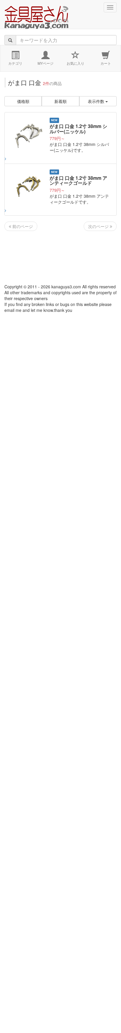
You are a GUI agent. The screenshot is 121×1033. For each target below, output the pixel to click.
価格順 (23, 101)
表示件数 (96, 101)
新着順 (60, 101)
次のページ (99, 226)
